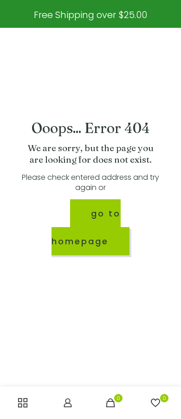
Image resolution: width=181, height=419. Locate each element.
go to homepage (86, 227)
